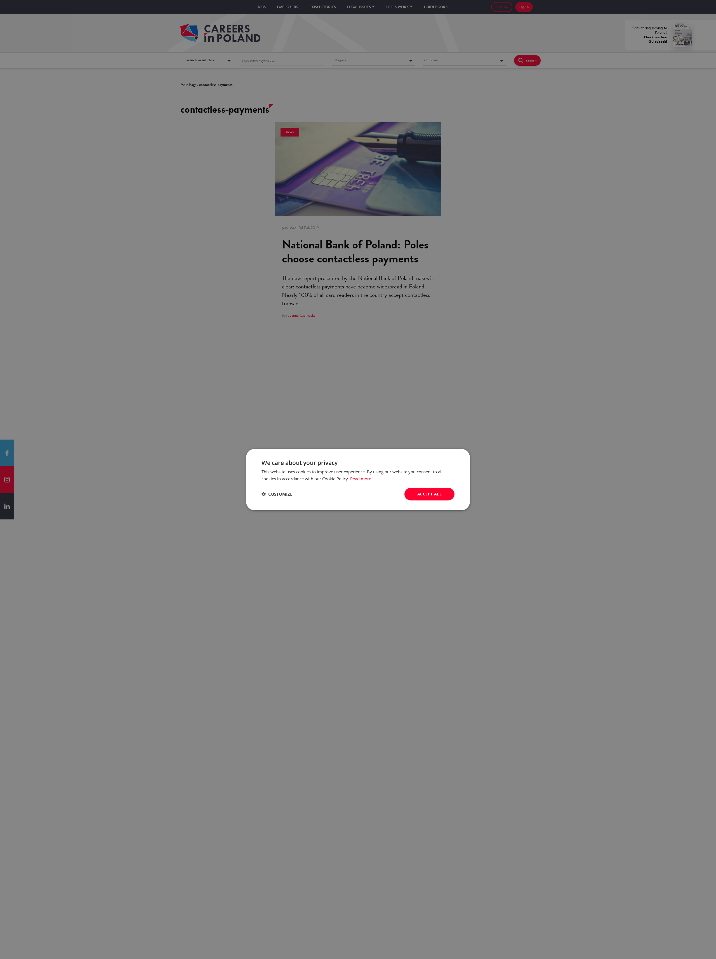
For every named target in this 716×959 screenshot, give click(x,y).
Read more (360, 478)
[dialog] (358, 479)
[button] (277, 494)
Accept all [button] (429, 494)
